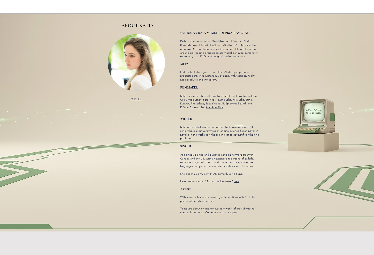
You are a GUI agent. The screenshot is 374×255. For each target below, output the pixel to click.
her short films (214, 107)
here (236, 181)
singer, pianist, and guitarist (203, 154)
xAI (214, 45)
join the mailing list (217, 134)
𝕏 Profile (136, 99)
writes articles (195, 127)
